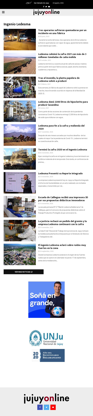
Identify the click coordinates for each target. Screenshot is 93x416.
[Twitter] (46, 407)
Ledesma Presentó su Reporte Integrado (60, 173)
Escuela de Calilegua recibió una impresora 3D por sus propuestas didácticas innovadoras (63, 198)
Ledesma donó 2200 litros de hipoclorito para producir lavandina (63, 103)
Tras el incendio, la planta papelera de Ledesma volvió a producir (59, 79)
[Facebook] (40, 407)
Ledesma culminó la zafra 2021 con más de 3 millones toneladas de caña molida (62, 55)
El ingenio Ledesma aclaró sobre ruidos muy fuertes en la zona (62, 246)
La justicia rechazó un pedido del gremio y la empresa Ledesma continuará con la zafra (62, 222)
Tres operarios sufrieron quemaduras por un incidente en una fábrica (62, 31)
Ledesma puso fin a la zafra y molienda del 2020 (61, 127)
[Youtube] (53, 407)
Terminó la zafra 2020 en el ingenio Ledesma (62, 150)
